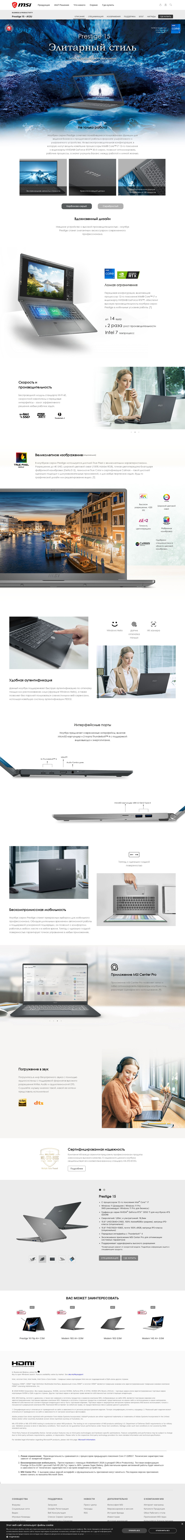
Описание (80, 16)
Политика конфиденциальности (97, 1534)
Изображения (113, 16)
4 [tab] (61, 1021)
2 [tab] (135, 432)
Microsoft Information (86, 1440)
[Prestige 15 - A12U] (52, 1219)
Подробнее (76, 1168)
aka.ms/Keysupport (75, 1374)
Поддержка (129, 16)
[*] (150, 307)
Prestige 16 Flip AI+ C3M (32, 1338)
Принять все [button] (134, 1530)
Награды (151, 16)
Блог (141, 16)
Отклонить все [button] (163, 1530)
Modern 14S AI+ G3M (153, 1338)
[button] (62, 1536)
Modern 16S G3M (113, 1338)
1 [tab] (131, 432)
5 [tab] (72, 1259)
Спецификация (95, 16)
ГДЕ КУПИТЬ (129, 1258)
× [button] (182, 1524)
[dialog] (92, 1530)
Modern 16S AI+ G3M (72, 1338)
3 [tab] (139, 432)
